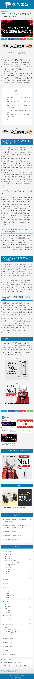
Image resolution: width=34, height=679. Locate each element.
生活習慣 (18, 554)
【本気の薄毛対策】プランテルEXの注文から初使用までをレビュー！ (18, 520)
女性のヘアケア (18, 635)
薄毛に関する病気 (18, 560)
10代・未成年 (18, 595)
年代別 (17, 587)
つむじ (18, 604)
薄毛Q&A (18, 558)
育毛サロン (17, 650)
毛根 (18, 571)
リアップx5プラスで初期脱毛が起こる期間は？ (18, 111)
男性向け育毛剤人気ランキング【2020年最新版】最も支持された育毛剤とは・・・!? (18, 526)
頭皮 (18, 573)
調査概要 (22, 675)
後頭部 (18, 610)
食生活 (18, 566)
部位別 (17, 601)
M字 (18, 608)
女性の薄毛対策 (17, 624)
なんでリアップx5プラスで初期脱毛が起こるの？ (18, 98)
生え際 (18, 612)
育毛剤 (17, 579)
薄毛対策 (18, 567)
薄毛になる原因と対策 (10, 531)
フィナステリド (18, 618)
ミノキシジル (4, 11)
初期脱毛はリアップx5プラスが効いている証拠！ (19, 102)
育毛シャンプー (17, 642)
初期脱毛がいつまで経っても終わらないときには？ (19, 115)
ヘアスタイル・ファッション (18, 562)
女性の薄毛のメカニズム (18, 631)
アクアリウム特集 (6, 660)
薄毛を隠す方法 (18, 564)
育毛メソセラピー (17, 654)
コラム (18, 556)
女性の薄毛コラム (18, 629)
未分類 (17, 583)
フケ (18, 575)
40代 (18, 590)
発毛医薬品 (17, 615)
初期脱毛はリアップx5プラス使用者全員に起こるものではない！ (19, 106)
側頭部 (18, 606)
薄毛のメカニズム (18, 569)
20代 (18, 597)
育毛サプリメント (17, 646)
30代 (18, 593)
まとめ (9, 119)
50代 (18, 592)
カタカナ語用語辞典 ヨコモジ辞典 (11, 662)
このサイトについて (14, 675)
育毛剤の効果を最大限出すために (13, 535)
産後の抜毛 (18, 627)
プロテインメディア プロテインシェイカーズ (14, 665)
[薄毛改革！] (17, 6)
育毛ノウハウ (17, 551)
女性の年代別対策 (18, 633)
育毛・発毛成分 (17, 638)
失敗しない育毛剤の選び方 (12, 539)
